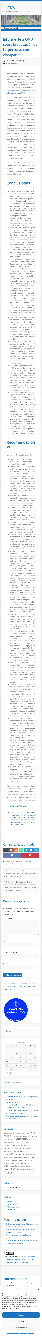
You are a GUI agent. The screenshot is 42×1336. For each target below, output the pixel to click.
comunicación (9, 1145)
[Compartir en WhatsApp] (21, 850)
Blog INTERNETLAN (16, 1220)
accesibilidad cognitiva (21, 1133)
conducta (19, 1145)
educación (16, 861)
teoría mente (27, 1169)
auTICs (9, 7)
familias (27, 1154)
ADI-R (32, 1133)
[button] (38, 1289)
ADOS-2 (7, 1136)
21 (30, 1061)
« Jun (6, 1073)
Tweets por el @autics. (12, 1082)
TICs (34, 1169)
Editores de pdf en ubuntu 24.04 (16, 1227)
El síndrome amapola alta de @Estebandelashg (22, 1224)
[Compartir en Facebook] (12, 855)
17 (12, 1061)
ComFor (26, 1142)
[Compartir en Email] (10, 850)
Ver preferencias (21, 1328)
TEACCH (19, 1169)
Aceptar (21, 1315)
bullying (13, 1142)
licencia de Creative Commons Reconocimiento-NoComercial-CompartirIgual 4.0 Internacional (20, 1259)
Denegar (21, 1321)
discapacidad (27, 1148)
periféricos (7, 1163)
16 (7, 1061)
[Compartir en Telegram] (26, 850)
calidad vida (19, 1142)
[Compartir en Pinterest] (30, 855)
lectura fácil (14, 1160)
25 (16, 1065)
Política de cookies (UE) (14, 1204)
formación (33, 1154)
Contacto (9, 1201)
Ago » (11, 1073)
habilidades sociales (20, 1157)
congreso (26, 1145)
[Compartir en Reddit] (15, 850)
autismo (9, 861)
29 (35, 1065)
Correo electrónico (10, 952)
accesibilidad (8, 1133)
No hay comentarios (12, 64)
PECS (30, 1160)
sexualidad (30, 1166)
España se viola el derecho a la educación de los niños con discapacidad (21, 90)
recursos (22, 1166)
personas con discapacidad (21, 1163)
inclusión (31, 1157)
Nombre (6, 941)
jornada (6, 1160)
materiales (23, 1160)
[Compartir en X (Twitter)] (5, 850)
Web (4, 963)
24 (12, 1065)
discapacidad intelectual (11, 1151)
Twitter (9, 1172)
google (6, 1157)
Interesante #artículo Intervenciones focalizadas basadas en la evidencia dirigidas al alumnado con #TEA (20, 873)
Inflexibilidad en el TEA (13, 1102)
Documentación (30, 61)
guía (10, 1157)
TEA (15, 864)
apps (13, 1136)
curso (10, 1148)
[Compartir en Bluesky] (36, 850)
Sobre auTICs (10, 1210)
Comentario (8, 918)
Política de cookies (13, 1333)
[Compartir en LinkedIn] (31, 850)
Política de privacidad (27, 1333)
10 (12, 1058)
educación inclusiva (14, 1154)
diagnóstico (18, 1148)
